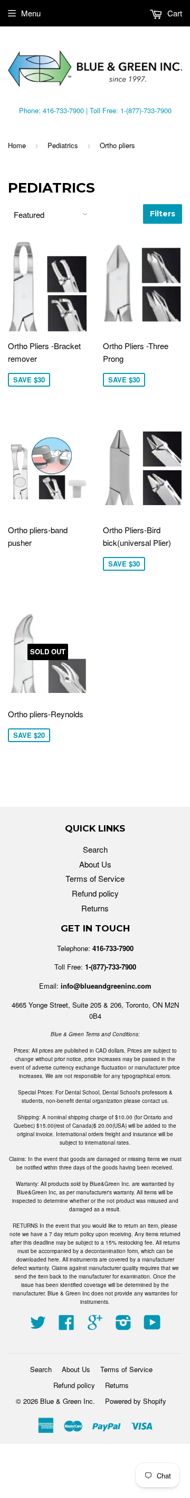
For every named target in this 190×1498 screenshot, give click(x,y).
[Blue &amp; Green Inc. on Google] (95, 1325)
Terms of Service (95, 878)
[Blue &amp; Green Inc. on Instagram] (123, 1325)
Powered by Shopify (135, 1401)
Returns (95, 908)
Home (17, 145)
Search (95, 849)
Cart (173, 13)
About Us (95, 864)
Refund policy (95, 893)
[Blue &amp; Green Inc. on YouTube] (152, 1325)
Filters (162, 213)
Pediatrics (63, 145)
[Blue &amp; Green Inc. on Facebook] (66, 1325)
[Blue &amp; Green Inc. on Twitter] (38, 1325)
